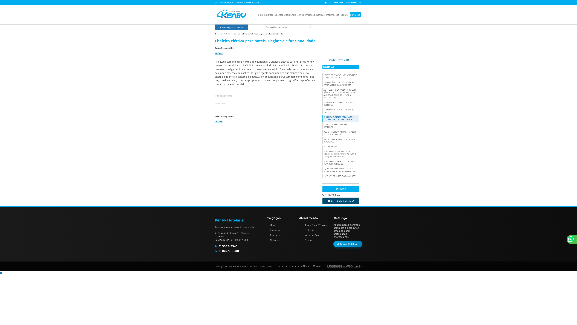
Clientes (279, 14)
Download (355, 14)
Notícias (320, 14)
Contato (344, 14)
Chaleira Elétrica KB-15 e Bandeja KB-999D (340, 111)
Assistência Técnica (294, 14)
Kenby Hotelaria (338, 60)
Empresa (268, 14)
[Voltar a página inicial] (231, 14)
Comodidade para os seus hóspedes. (336, 125)
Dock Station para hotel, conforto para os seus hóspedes (341, 162)
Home (259, 14)
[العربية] (359, 27)
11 (354, 2)
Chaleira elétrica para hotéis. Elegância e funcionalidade (339, 118)
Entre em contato (342, 200)
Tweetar (219, 53)
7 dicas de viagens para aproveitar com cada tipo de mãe (340, 76)
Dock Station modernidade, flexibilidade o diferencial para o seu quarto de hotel (340, 154)
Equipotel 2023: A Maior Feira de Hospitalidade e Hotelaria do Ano (340, 170)
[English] (347, 27)
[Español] (353, 27)
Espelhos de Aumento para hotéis (340, 176)
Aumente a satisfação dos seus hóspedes (339, 103)
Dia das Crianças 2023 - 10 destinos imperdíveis (340, 140)
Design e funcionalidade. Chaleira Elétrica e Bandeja (340, 133)
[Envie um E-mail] (326, 2)
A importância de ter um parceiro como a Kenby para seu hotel (340, 83)
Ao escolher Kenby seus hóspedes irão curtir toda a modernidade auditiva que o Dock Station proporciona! (340, 94)
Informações (332, 14)
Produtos (310, 14)
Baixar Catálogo (348, 244)
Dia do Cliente (330, 146)
